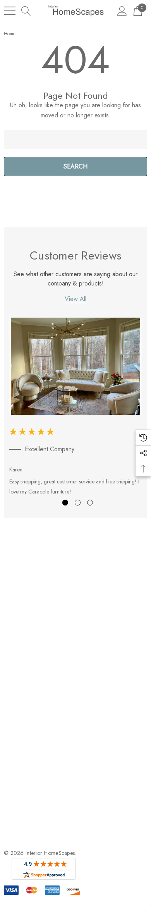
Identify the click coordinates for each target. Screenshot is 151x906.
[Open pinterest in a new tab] (66, 669)
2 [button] (78, 502)
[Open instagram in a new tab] (34, 669)
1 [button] (65, 502)
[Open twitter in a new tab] (19, 669)
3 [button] (90, 502)
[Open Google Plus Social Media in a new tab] (82, 669)
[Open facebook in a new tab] (5, 669)
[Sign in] (122, 10)
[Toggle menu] (9, 11)
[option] (75, 408)
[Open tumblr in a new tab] (50, 669)
